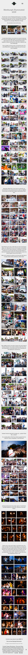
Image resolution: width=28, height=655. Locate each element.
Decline (21, 652)
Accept (16, 652)
